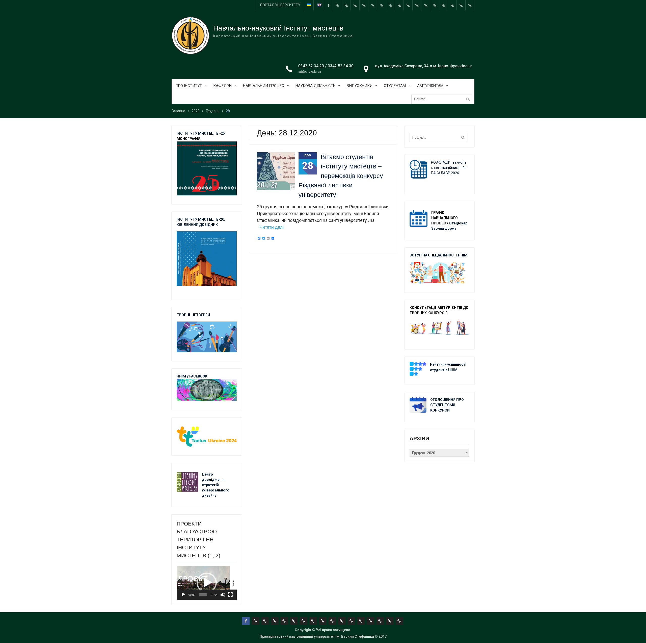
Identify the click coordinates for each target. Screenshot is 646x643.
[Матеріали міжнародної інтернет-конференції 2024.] (469, 5)
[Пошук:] (443, 99)
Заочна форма (444, 228)
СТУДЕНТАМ (395, 85)
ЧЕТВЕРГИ (201, 315)
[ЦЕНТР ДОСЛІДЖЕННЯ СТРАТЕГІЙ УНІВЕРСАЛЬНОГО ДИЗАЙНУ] (452, 5)
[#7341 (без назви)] (363, 5)
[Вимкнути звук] (222, 594)
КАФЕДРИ (222, 85)
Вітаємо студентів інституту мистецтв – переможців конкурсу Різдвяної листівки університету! (341, 175)
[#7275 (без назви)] (355, 5)
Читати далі (271, 227)
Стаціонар (458, 223)
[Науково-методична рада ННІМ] (399, 5)
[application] (207, 583)
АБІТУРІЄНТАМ (430, 85)
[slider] (203, 594)
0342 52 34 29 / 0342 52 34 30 (326, 66)
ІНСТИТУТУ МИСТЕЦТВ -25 (201, 133)
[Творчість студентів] (390, 5)
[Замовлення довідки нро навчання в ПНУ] (408, 5)
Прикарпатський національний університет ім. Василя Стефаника (317, 636)
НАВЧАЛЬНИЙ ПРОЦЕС (263, 85)
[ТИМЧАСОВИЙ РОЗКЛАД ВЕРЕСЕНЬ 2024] (461, 5)
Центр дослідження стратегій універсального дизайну (215, 485)
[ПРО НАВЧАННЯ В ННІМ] (425, 5)
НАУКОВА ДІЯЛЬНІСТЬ (315, 85)
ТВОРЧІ (184, 315)
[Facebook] (328, 5)
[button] (207, 583)
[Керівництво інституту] (337, 5)
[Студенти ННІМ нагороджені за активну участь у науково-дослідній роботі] (443, 5)
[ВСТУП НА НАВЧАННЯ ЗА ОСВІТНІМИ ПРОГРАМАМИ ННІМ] (434, 5)
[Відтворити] (183, 594)
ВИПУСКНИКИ (359, 85)
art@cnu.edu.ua (309, 71)
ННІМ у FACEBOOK (192, 376)
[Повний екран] (230, 594)
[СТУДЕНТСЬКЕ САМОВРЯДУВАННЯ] (346, 5)
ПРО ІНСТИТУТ (188, 85)
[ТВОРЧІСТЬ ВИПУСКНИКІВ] (372, 5)
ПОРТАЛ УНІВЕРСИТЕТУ (280, 5)
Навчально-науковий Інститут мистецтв (278, 28)
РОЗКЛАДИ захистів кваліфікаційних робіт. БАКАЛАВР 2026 (449, 167)
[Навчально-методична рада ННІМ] (381, 5)
